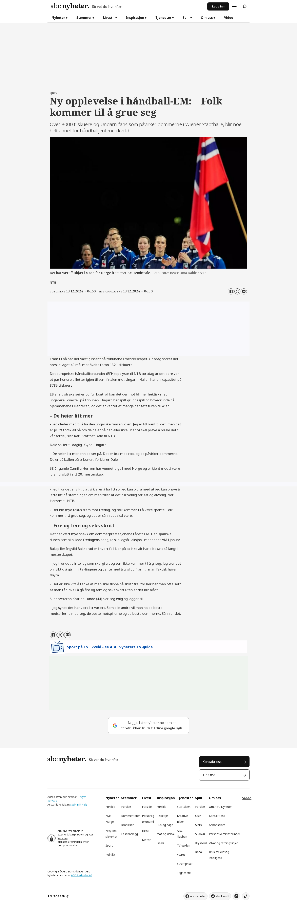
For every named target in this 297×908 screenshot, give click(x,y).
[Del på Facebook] (231, 291)
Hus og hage (165, 825)
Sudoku (200, 834)
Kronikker (127, 825)
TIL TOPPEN (56, 896)
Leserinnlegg (129, 834)
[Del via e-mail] (244, 291)
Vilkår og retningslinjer (223, 843)
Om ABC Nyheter (220, 807)
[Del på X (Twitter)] (237, 291)
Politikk (110, 854)
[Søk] (244, 6)
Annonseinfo (217, 825)
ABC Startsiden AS (81, 875)
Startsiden (184, 807)
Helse (145, 831)
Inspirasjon (135, 17)
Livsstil (109, 17)
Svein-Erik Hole (78, 804)
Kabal (198, 852)
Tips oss (208, 774)
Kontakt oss (211, 761)
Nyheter (58, 17)
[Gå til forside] (127, 6)
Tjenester (163, 17)
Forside (110, 807)
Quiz (198, 816)
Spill (186, 17)
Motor (146, 840)
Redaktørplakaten (74, 834)
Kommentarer (130, 816)
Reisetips (163, 816)
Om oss (207, 17)
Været (181, 854)
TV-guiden (183, 845)
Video (228, 17)
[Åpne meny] (234, 6)
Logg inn (218, 6)
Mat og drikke (166, 834)
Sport (109, 845)
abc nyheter (198, 896)
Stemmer (84, 17)
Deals (160, 843)
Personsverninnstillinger (224, 834)
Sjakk (198, 825)
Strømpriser (185, 864)
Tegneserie (184, 873)
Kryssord (201, 843)
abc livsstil (222, 896)
